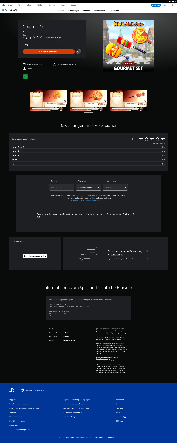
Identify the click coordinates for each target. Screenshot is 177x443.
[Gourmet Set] (48, 100)
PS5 (19, 5)
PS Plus (39, 5)
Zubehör (52, 5)
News (63, 5)
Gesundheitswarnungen (103, 359)
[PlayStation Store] (11, 10)
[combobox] (61, 187)
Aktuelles (61, 10)
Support (74, 5)
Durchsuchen (114, 10)
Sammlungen (73, 10)
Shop (10, 5)
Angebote (86, 10)
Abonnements (99, 10)
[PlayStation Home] (3, 5)
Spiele (28, 5)
